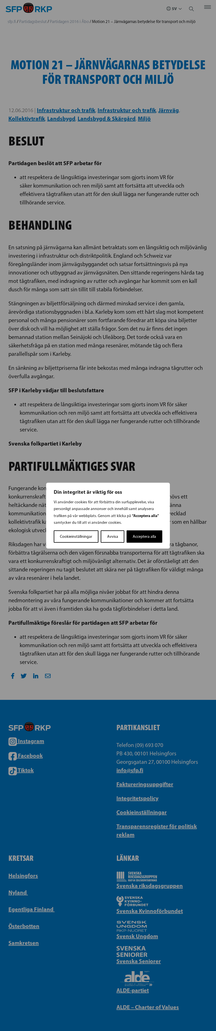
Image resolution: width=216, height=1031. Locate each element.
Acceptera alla (144, 536)
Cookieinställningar (76, 536)
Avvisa (112, 536)
